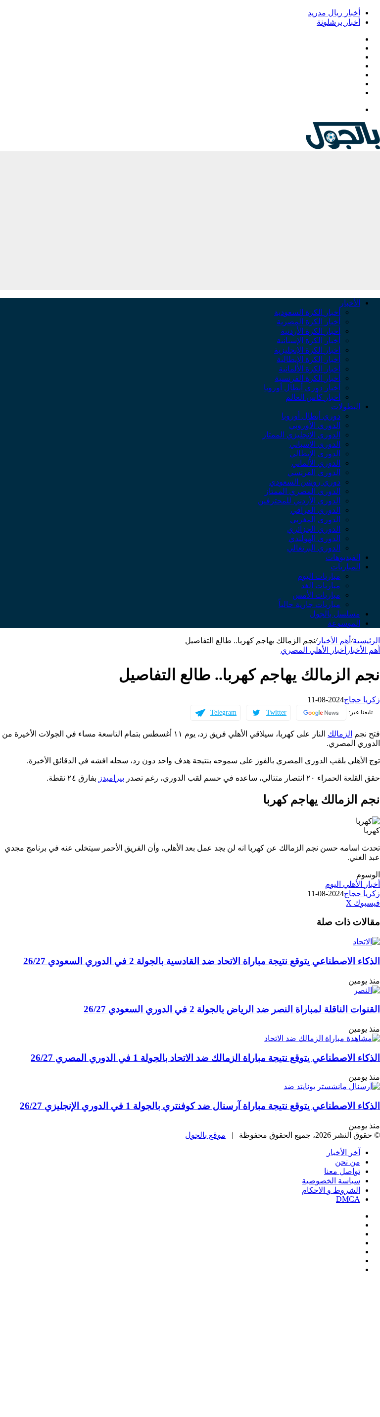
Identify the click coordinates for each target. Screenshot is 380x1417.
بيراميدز (111, 778)
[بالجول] (343, 146)
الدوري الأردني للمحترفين (299, 500)
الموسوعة (344, 623)
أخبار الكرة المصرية (308, 321)
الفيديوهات (343, 557)
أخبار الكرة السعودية (307, 312)
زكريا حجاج (362, 699)
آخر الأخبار (343, 1152)
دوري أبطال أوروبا (311, 416)
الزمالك (340, 734)
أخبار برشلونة (338, 22)
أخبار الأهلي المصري (313, 650)
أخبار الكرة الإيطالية (308, 359)
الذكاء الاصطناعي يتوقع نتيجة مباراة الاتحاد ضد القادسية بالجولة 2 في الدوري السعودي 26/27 (201, 961)
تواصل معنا (342, 1171)
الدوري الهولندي (314, 538)
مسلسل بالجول (335, 614)
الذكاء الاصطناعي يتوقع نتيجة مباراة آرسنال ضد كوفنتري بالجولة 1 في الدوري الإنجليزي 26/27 (200, 1106)
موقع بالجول (205, 1135)
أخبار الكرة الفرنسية (307, 378)
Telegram (223, 712)
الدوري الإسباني (314, 444)
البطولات (345, 406)
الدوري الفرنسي (313, 472)
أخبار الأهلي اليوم (352, 884)
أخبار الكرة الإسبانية (308, 340)
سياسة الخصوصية (331, 1180)
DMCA (348, 1199)
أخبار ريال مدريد (334, 12)
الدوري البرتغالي (313, 548)
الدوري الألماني (315, 463)
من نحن (347, 1162)
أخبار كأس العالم (312, 397)
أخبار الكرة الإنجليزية (307, 350)
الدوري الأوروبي (314, 425)
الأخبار (350, 303)
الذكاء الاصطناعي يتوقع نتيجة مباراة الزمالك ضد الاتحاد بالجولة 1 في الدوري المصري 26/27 (205, 1057)
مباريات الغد (320, 585)
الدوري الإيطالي (314, 453)
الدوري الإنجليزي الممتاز (301, 435)
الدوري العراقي (315, 510)
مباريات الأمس (316, 595)
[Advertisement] (190, 220)
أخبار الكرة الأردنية (310, 331)
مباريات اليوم (318, 576)
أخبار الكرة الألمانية (309, 369)
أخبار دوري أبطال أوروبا (302, 387)
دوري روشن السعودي (304, 482)
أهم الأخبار (334, 640)
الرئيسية (366, 640)
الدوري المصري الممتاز (302, 491)
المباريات (345, 566)
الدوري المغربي (315, 519)
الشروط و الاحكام (331, 1190)
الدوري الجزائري (313, 529)
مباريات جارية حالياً (309, 604)
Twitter (276, 712)
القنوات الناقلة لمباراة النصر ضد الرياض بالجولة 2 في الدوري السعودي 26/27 (232, 1009)
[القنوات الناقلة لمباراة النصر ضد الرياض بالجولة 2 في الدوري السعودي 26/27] (367, 990)
